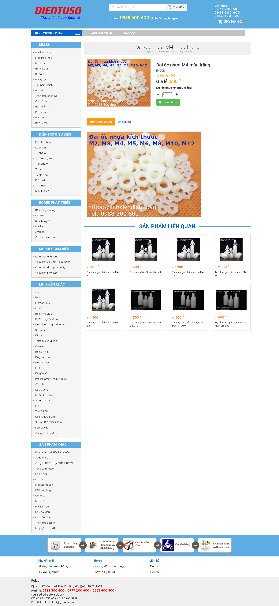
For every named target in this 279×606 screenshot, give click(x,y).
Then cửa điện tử (45, 522)
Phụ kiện (40, 226)
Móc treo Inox (43, 57)
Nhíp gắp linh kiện (46, 528)
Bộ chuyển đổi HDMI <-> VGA (52, 452)
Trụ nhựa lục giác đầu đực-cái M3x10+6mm (187, 324)
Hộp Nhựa (41, 473)
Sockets (40, 329)
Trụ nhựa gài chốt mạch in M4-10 (146, 274)
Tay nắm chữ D (44, 84)
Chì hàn (39, 479)
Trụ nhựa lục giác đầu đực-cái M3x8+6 (145, 324)
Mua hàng (171, 102)
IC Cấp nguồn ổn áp (47, 319)
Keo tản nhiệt (43, 517)
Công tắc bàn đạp (46, 433)
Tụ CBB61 (40, 185)
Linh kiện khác (167, 51)
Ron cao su (42, 117)
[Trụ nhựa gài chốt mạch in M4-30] (231, 249)
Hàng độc (129, 33)
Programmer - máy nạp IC (51, 378)
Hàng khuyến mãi (101, 33)
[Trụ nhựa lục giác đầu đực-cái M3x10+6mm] (188, 300)
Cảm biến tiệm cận (46, 272)
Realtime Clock (44, 313)
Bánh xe (40, 63)
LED (37, 367)
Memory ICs (42, 302)
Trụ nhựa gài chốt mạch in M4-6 (103, 274)
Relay (38, 297)
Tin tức (154, 566)
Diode (39, 335)
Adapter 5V (41, 457)
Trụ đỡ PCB (41, 411)
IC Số (38, 308)
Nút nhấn (40, 501)
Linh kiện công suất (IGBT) (51, 324)
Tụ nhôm (40, 152)
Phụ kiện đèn (42, 506)
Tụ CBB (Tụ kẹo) (44, 158)
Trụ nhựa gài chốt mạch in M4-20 (103, 324)
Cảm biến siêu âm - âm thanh (52, 261)
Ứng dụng (124, 122)
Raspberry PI (42, 221)
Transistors (41, 163)
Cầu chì (39, 384)
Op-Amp (40, 346)
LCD (37, 405)
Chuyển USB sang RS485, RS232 (54, 463)
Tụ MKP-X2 (41, 174)
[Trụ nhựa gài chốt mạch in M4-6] (103, 249)
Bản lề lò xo (42, 112)
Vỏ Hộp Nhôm (43, 400)
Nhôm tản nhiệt (44, 395)
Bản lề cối (41, 122)
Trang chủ (148, 51)
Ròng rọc (40, 79)
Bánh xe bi (41, 68)
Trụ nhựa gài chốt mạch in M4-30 (231, 274)
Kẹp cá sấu (41, 427)
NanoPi (39, 215)
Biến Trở (40, 179)
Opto (38, 292)
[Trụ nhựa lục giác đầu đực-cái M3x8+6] (146, 300)
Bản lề (39, 90)
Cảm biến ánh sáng (46, 256)
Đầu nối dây (42, 511)
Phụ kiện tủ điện (44, 52)
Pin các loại (42, 362)
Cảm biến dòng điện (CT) (50, 267)
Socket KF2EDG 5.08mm (49, 422)
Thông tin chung (101, 121)
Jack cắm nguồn (45, 468)
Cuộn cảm (41, 147)
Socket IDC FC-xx (45, 416)
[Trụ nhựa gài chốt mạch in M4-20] (103, 300)
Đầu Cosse (41, 389)
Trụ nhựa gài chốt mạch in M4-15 (188, 274)
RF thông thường (45, 210)
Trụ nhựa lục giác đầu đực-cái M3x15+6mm (230, 324)
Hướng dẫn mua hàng (53, 566)
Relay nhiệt (42, 351)
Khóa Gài (40, 74)
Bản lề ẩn (40, 106)
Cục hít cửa (41, 101)
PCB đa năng (43, 490)
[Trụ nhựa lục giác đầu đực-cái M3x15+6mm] (231, 300)
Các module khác (45, 237)
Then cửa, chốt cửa (46, 95)
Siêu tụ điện (42, 190)
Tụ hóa (39, 169)
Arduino (40, 231)
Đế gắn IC (41, 373)
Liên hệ (155, 572)
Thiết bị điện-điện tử (46, 340)
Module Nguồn (44, 484)
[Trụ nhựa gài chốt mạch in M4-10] (146, 249)
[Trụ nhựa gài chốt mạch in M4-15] (188, 249)
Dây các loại (42, 357)
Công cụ (40, 495)
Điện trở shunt (43, 142)
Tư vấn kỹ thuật (49, 572)
